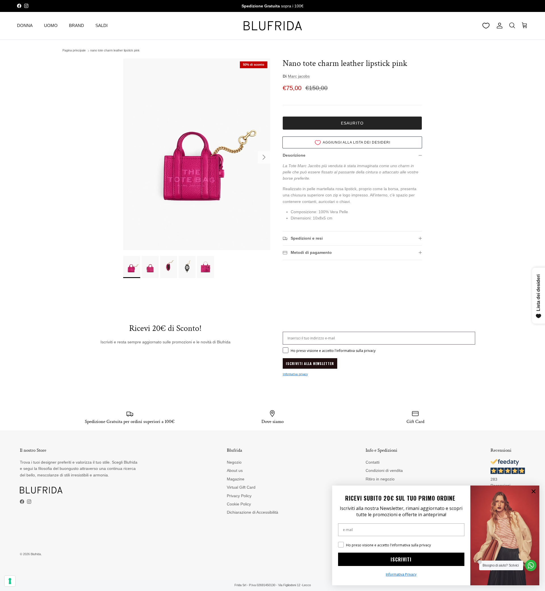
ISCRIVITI (401, 559)
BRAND (76, 25)
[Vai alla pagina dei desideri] (486, 25)
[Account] (498, 25)
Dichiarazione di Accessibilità (252, 512)
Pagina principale (74, 50)
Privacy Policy (239, 495)
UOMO (51, 25)
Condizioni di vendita (384, 470)
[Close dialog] (533, 491)
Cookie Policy (239, 504)
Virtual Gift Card (241, 487)
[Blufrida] (272, 26)
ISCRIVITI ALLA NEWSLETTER (310, 363)
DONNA (25, 25)
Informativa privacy (295, 374)
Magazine (235, 479)
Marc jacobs (299, 76)
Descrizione (294, 155)
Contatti (373, 462)
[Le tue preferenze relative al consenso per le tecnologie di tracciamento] (10, 581)
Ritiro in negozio (380, 479)
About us (235, 470)
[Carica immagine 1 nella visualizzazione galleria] (196, 154)
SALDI (101, 25)
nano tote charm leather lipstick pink (115, 50)
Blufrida (36, 554)
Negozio (234, 462)
